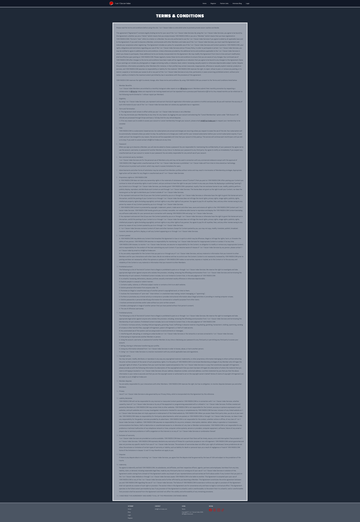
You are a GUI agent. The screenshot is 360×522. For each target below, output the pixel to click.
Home (204, 3)
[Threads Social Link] (214, 510)
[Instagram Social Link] (218, 510)
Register (213, 3)
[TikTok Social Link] (222, 510)
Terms (183, 509)
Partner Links (224, 3)
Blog (129, 512)
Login (247, 3)
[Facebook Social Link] (210, 510)
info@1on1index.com (208, 120)
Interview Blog (237, 3)
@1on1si (183, 88)
